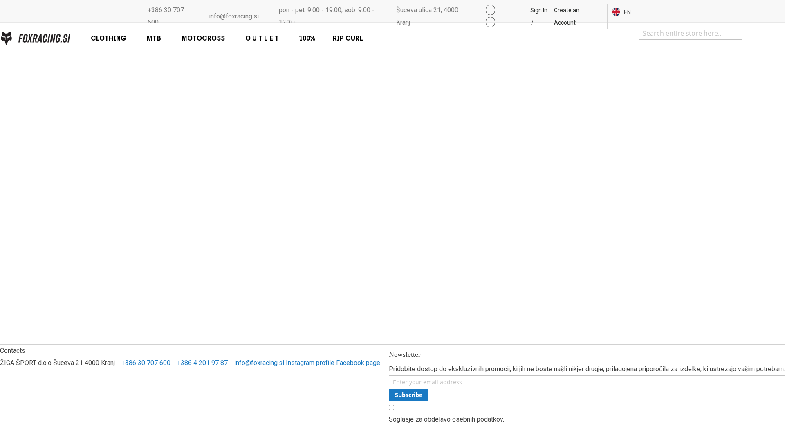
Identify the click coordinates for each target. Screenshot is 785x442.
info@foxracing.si (234, 16)
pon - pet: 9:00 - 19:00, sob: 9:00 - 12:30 (327, 16)
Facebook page (358, 363)
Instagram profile (310, 363)
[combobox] (690, 33)
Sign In (538, 10)
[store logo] (35, 38)
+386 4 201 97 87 (202, 363)
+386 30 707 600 (166, 16)
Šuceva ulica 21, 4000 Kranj (427, 16)
